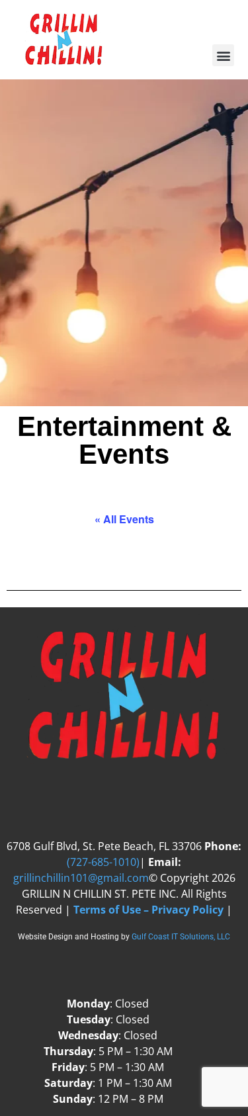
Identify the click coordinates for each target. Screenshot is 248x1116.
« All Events (124, 519)
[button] (223, 55)
